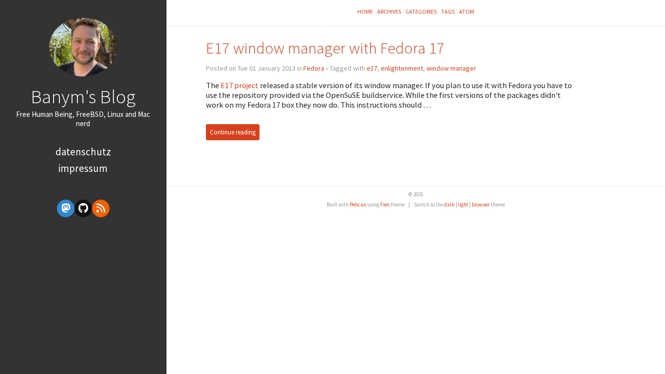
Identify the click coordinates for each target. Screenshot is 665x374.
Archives (389, 11)
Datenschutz (83, 151)
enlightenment (402, 68)
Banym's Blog (83, 96)
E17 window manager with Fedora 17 (325, 48)
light (463, 204)
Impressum (83, 168)
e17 (372, 68)
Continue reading (233, 132)
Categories (421, 11)
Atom (466, 11)
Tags (448, 11)
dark (449, 204)
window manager (451, 68)
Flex (384, 204)
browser (481, 204)
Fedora (313, 68)
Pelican (358, 204)
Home (365, 11)
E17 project (240, 85)
